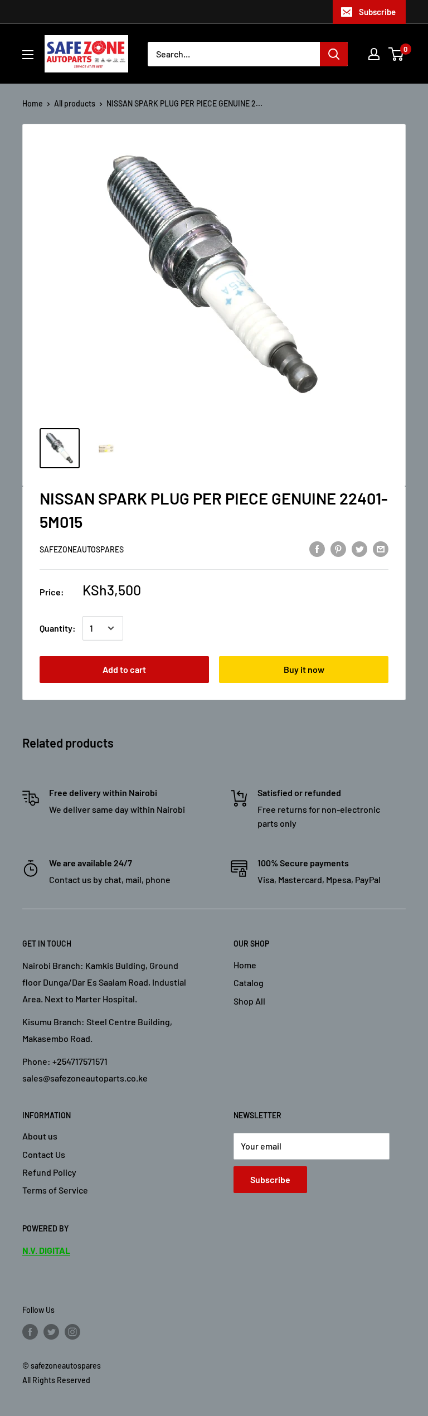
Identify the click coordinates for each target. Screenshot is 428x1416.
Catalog (249, 982)
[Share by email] (380, 548)
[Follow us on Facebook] (30, 1332)
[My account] (374, 54)
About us (39, 1136)
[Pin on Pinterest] (338, 548)
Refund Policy (49, 1172)
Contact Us (43, 1154)
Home (32, 103)
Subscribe (377, 12)
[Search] (334, 54)
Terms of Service (55, 1190)
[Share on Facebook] (317, 548)
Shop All (249, 1001)
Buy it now (304, 669)
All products (74, 103)
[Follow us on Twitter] (51, 1332)
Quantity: (58, 628)
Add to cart (124, 669)
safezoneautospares (82, 549)
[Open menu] (27, 54)
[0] (396, 54)
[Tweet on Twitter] (359, 548)
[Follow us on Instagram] (72, 1332)
